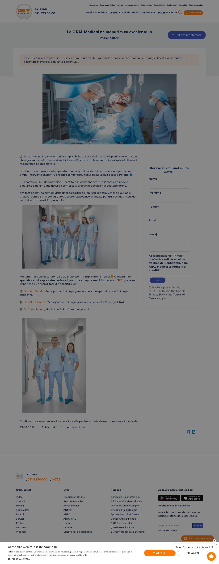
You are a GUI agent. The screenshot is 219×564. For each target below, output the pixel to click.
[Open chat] (211, 556)
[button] (73, 559)
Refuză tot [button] (193, 552)
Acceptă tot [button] (160, 552)
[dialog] (109, 553)
